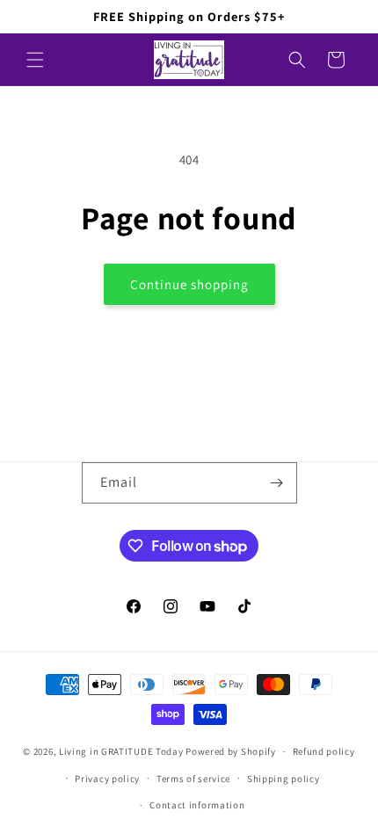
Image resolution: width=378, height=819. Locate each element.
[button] (35, 59)
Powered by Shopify (230, 751)
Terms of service (193, 778)
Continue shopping (189, 284)
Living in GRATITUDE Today (121, 751)
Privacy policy (107, 778)
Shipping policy (283, 778)
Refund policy (324, 751)
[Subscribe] (277, 483)
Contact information (196, 805)
